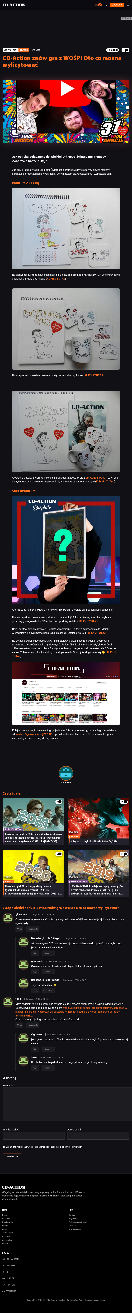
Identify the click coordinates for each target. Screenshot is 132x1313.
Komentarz (10, 1085)
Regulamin (73, 1218)
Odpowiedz (33, 929)
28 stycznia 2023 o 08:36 (36, 999)
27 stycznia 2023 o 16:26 (42, 914)
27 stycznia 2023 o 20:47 (58, 961)
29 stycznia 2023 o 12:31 (52, 1057)
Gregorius (66, 783)
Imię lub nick (10, 1129)
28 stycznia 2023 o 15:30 (59, 1034)
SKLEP (5, 1243)
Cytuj (20, 929)
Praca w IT (73, 1226)
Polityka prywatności (78, 1222)
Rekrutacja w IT (75, 1229)
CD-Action (10, 50)
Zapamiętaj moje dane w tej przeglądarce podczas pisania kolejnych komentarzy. (44, 1146)
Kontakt (72, 1215)
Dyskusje (6, 1236)
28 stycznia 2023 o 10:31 (75, 980)
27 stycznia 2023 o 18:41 (75, 938)
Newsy (5, 1215)
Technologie (7, 1233)
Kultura (5, 1226)
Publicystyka (7, 1222)
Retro (4, 1229)
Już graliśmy (7, 1240)
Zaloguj (117, 5)
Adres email (75, 1129)
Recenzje (6, 1218)
